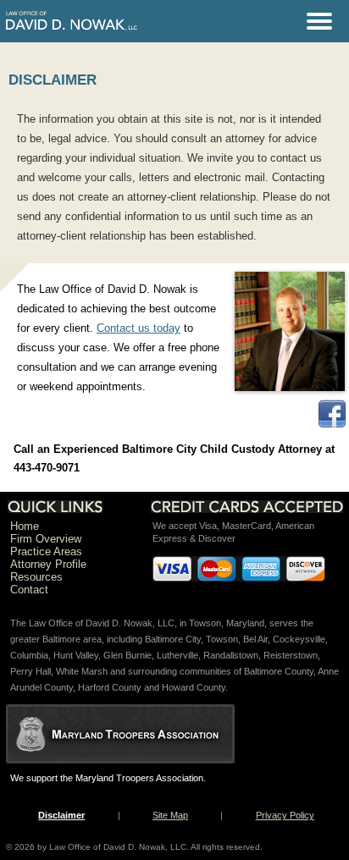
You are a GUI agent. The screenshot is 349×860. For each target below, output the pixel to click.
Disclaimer (61, 815)
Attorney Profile (48, 564)
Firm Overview (45, 538)
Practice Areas (46, 551)
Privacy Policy (285, 815)
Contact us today (138, 328)
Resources (36, 577)
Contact (29, 589)
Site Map (170, 815)
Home (24, 526)
